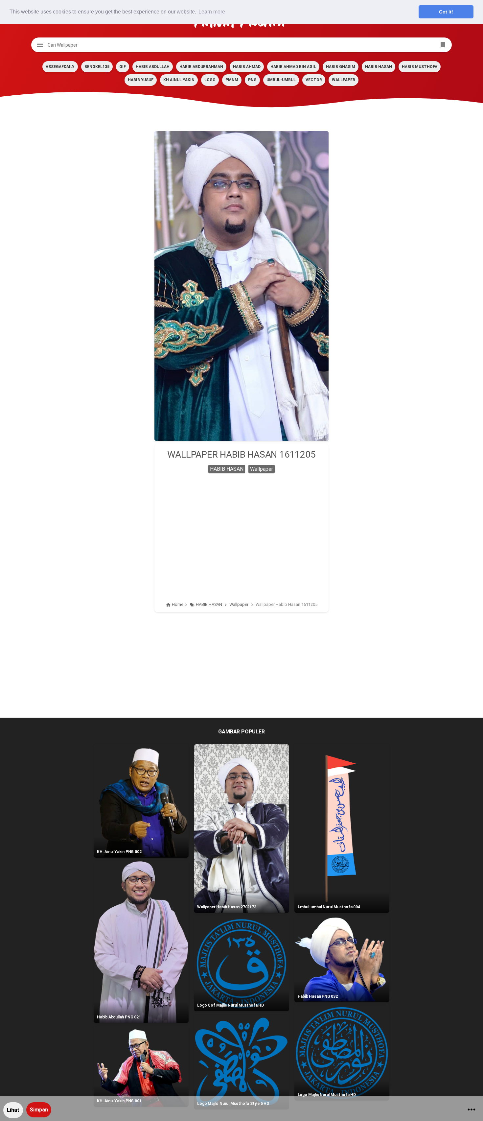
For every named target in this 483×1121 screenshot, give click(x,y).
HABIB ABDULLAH (153, 66)
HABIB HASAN (378, 66)
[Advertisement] (241, 529)
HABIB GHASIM (340, 66)
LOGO (210, 80)
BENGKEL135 (96, 66)
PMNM (231, 80)
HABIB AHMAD (247, 66)
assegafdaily (60, 66)
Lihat (13, 1110)
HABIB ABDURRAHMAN (201, 66)
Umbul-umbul (281, 80)
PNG (252, 80)
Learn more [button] (211, 11)
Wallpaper (343, 80)
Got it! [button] (446, 11)
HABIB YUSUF (140, 80)
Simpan (39, 1110)
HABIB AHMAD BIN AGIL (293, 66)
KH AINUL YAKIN (179, 80)
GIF (122, 66)
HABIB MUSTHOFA (419, 66)
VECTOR (314, 80)
